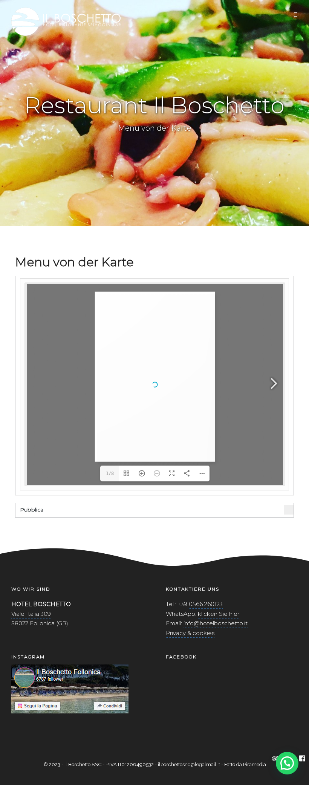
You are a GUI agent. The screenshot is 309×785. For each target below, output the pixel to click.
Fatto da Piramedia (245, 764)
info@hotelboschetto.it (216, 623)
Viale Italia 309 (31, 613)
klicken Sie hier (218, 613)
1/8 (110, 473)
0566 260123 (206, 604)
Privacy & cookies (190, 633)
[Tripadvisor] (276, 759)
